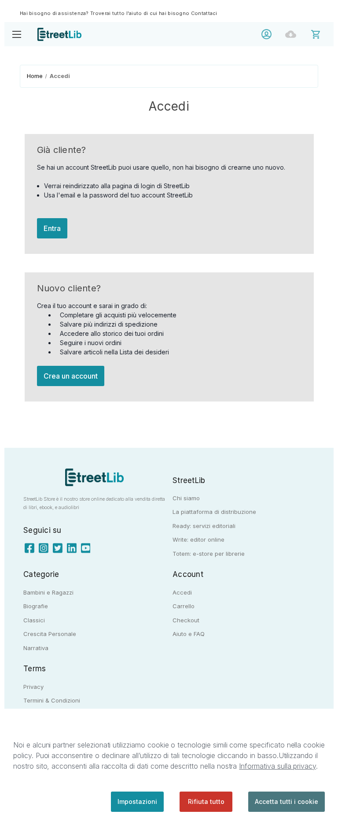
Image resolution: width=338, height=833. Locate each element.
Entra (52, 228)
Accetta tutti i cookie (286, 801)
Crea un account (71, 376)
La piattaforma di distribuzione (214, 511)
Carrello (184, 606)
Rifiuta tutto (206, 801)
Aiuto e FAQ (189, 633)
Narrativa (35, 647)
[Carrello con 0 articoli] (321, 34)
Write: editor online (198, 539)
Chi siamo (186, 498)
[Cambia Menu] (16, 34)
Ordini (293, 34)
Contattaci (204, 13)
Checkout (186, 620)
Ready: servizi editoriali (204, 525)
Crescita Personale (49, 633)
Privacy (33, 686)
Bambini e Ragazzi (48, 592)
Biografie (35, 606)
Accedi (268, 34)
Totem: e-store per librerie (209, 553)
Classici (34, 620)
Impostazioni (137, 801)
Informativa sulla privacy (277, 766)
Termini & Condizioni (51, 700)
